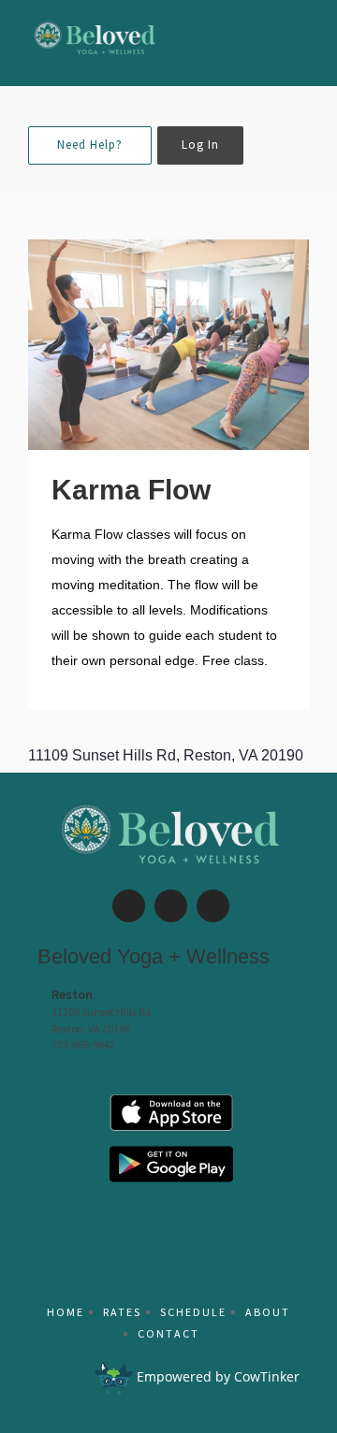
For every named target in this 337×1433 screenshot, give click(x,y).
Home (65, 1312)
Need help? (90, 144)
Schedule (193, 1312)
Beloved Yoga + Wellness (153, 956)
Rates (122, 1312)
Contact (168, 1333)
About (267, 1312)
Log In (200, 144)
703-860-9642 (83, 1044)
